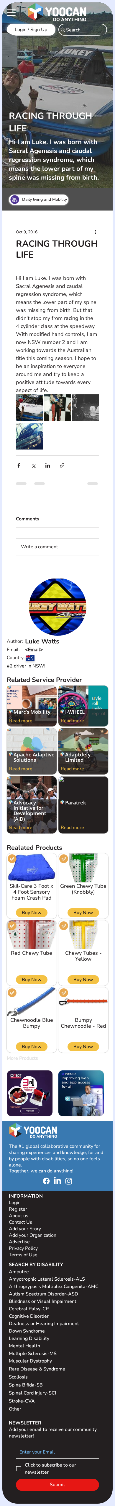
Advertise (19, 1246)
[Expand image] (29, 407)
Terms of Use (24, 1259)
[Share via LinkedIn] (47, 465)
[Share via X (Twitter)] (33, 465)
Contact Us (20, 1227)
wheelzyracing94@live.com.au (58, 654)
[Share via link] (62, 465)
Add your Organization (32, 1240)
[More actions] (95, 231)
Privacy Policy (24, 1253)
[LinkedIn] (57, 1185)
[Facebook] (46, 1185)
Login (15, 1207)
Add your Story (25, 1233)
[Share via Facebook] (19, 465)
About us (18, 1220)
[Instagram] (68, 1185)
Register (18, 1214)
